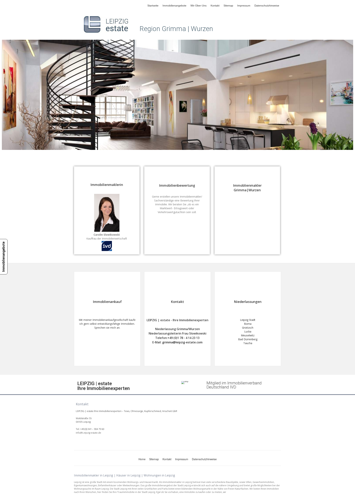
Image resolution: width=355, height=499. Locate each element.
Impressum (243, 5)
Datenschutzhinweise (266, 5)
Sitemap (228, 5)
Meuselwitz (247, 335)
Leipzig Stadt (247, 320)
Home (142, 459)
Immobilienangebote (174, 5)
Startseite (152, 5)
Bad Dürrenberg (247, 339)
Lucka (247, 331)
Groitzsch (247, 327)
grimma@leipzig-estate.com (182, 342)
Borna (247, 323)
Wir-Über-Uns (198, 5)
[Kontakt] (177, 287)
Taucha (247, 343)
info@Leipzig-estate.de (88, 432)
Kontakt (215, 5)
